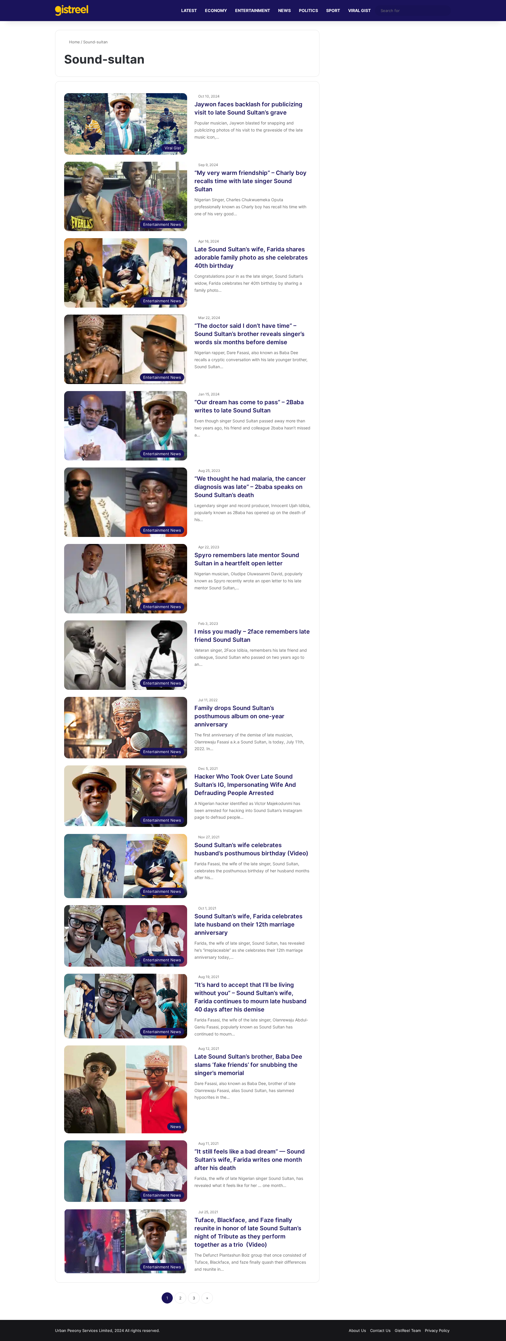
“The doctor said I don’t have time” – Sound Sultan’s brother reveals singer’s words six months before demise (249, 334)
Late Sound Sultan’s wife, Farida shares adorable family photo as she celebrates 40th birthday (251, 257)
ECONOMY (216, 10)
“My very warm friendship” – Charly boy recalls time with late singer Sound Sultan (250, 181)
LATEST (189, 10)
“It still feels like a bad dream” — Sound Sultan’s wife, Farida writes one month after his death (249, 1159)
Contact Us (380, 1330)
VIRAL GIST (359, 10)
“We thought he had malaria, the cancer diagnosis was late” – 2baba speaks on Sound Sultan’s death (250, 487)
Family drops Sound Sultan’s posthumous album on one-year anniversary (239, 716)
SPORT (333, 10)
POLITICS (308, 10)
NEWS (284, 10)
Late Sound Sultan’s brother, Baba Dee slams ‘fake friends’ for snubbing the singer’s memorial (248, 1064)
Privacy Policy (437, 1330)
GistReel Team (408, 1330)
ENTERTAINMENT (252, 10)
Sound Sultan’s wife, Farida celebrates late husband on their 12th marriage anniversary (248, 924)
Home (74, 42)
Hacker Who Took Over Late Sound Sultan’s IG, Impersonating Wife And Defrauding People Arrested (245, 784)
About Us (357, 1330)
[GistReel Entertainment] (71, 10)
